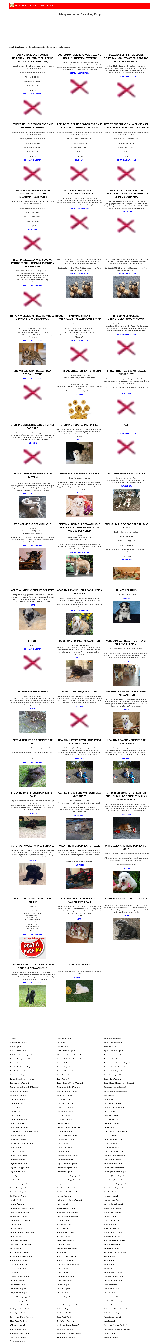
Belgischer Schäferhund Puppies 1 (68, 1087)
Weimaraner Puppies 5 (17, 1325)
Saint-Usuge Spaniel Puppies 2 (114, 1280)
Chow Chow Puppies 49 (18, 1139)
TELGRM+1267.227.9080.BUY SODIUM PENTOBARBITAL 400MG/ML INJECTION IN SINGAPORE (32, 263)
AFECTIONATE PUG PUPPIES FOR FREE (32, 590)
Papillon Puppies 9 (16, 1248)
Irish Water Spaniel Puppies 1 (66, 1208)
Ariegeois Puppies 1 (63, 1067)
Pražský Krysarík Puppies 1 (19, 1268)
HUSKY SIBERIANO (126, 590)
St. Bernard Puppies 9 (64, 1309)
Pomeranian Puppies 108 (18, 1264)
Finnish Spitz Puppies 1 (18, 1176)
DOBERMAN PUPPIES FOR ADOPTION (79, 641)
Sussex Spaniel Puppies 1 (18, 1313)
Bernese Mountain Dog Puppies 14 (115, 1091)
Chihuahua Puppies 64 (17, 1135)
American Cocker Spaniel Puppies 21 (69, 1059)
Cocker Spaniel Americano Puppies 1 (22, 1143)
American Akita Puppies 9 (112, 1055)
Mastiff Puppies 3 (62, 1228)
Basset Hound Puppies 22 (112, 1075)
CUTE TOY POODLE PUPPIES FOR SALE (32, 846)
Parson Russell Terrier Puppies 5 (67, 1248)
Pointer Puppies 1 (110, 1260)
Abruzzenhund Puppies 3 (65, 1038)
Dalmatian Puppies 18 (17, 1151)
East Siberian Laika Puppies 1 (114, 1164)
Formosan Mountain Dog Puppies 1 (68, 1176)
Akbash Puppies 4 (16, 1047)
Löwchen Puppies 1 (16, 1224)
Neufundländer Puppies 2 (18, 1240)
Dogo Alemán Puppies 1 (65, 1159)
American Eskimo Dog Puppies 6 (115, 1059)
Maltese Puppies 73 (110, 1224)
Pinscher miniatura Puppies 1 (19, 1260)
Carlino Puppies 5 (63, 1123)
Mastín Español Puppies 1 (112, 1228)
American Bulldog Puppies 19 (20, 1059)
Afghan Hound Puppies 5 (18, 1042)
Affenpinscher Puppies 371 (113, 1038)
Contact (41, 5)
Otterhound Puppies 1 (64, 1244)
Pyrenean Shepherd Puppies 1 (20, 1276)
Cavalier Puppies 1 (110, 1127)
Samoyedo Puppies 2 (111, 1285)
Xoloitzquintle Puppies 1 (18, 1337)
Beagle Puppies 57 (63, 1079)
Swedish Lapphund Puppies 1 (67, 1313)
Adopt (35, 5)
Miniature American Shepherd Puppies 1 (23, 1232)
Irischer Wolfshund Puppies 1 (113, 1204)
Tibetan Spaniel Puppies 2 (112, 1317)
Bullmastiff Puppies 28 (64, 1119)
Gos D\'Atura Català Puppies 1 (67, 1192)
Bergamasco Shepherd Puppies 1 (115, 1087)
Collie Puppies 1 (62, 1143)
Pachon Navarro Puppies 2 (113, 1244)
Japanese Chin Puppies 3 (112, 1212)
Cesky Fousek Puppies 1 (65, 1131)
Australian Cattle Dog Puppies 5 (114, 1067)
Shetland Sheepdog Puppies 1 (20, 1297)
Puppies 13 (14, 1038)
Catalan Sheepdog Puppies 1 (19, 1127)
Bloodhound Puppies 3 (17, 1099)
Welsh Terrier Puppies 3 (65, 1329)
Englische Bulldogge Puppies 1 (20, 1168)
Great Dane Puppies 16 (111, 1192)
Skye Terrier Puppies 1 (64, 1301)
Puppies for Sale (20, 5)
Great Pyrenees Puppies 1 (18, 1196)
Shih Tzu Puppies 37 (111, 1297)
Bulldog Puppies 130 (111, 1115)
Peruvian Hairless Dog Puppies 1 (68, 1256)
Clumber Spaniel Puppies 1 (113, 1139)
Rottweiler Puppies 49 (17, 1280)
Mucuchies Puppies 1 (64, 1236)
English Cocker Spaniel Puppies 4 (68, 1168)
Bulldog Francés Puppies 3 (19, 1119)
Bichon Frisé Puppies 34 (65, 1095)
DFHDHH (32, 641)
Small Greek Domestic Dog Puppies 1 (116, 1301)
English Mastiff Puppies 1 (18, 1172)
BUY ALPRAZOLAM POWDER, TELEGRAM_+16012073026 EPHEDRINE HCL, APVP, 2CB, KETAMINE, (32, 58)
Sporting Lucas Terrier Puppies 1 (20, 1309)
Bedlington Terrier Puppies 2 (19, 1083)
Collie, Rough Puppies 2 (112, 1143)
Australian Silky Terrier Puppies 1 (68, 1071)
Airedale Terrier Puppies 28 (113, 1042)
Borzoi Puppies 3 (15, 1107)
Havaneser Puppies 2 (111, 1196)
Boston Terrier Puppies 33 (65, 1107)
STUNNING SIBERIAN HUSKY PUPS (126, 473)
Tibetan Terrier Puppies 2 (18, 1321)
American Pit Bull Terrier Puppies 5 (68, 1063)
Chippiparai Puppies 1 (111, 1135)
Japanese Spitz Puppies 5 (18, 1216)
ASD (126, 425)
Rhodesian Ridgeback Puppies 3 (115, 1276)
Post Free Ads (50, 5)
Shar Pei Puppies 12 (63, 1293)
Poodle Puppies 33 (110, 1264)
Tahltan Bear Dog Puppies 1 (113, 1313)
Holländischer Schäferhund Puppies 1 (69, 1200)
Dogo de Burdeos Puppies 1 (19, 1164)
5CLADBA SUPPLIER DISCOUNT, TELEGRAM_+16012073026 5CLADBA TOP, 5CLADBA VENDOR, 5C (126, 58)
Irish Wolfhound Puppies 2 (112, 1208)
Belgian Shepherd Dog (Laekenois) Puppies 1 (119, 1083)
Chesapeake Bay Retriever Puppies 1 (116, 1131)
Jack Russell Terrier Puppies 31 (67, 1212)
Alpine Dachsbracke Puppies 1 (114, 1051)
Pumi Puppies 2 (15, 1272)
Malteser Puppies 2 (16, 1228)
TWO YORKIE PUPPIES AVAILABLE (32, 524)
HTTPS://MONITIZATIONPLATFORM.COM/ (79, 371)
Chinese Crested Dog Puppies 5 (67, 1135)
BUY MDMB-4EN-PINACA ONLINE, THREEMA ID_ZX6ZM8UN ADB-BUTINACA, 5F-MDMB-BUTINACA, (126, 193)
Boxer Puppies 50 (16, 1111)
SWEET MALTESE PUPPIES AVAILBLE (79, 473)
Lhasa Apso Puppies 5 (111, 1220)
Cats (29, 5)
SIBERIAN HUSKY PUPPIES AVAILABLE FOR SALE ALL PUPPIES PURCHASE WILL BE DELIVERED (79, 527)
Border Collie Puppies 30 (65, 1103)
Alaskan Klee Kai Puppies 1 (19, 1051)
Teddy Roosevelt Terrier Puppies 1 (21, 1317)
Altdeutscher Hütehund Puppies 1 (21, 1055)
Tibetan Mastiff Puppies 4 (65, 1317)
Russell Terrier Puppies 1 (65, 1280)
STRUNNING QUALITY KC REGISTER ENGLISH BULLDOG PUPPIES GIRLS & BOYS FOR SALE (126, 796)
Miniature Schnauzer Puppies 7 (114, 1232)
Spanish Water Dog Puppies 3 (67, 1305)
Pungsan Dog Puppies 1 (65, 1272)
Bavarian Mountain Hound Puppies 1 (22, 1079)
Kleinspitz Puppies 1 (110, 1216)
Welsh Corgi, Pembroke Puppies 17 (115, 1325)
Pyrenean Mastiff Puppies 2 (113, 1272)
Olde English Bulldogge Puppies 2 (21, 1244)
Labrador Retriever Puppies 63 (20, 1220)
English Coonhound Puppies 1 (114, 1168)
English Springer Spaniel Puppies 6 (115, 1172)
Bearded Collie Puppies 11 (112, 1079)
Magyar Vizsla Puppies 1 (65, 1224)
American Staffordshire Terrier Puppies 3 (117, 1063)
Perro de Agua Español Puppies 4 (115, 1252)
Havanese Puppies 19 (64, 1196)
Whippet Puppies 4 (110, 1333)
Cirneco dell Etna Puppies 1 (66, 1139)
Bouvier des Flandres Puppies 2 (114, 1107)
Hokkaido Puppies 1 (16, 1200)
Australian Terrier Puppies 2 (113, 1071)
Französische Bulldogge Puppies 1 (68, 1180)
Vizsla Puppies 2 (109, 1321)
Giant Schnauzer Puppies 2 (66, 1188)
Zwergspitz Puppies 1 (111, 1337)
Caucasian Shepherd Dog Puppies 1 (69, 1127)
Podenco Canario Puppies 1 (66, 1260)
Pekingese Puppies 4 (64, 1252)
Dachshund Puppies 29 (111, 1147)
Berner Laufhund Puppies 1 (19, 1091)
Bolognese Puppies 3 (111, 1099)
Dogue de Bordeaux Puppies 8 (67, 1164)
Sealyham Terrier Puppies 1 (19, 1293)
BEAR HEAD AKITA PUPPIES (33, 691)
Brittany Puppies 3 (16, 1115)
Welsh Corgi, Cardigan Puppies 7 (68, 1325)
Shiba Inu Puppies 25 (64, 1297)
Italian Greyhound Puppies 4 (19, 1212)
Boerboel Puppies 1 (63, 1099)
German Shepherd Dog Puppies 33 (115, 1184)
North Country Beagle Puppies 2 (114, 1240)
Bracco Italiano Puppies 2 (65, 1111)
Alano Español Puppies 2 (112, 1047)
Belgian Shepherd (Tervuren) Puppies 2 (70, 1083)
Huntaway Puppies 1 (17, 1204)
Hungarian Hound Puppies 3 (113, 1200)
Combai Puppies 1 (16, 1147)
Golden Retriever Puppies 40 (113, 1188)
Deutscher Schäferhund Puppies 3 (68, 1155)
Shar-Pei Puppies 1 (110, 1293)
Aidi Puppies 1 (62, 1042)
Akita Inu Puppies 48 (63, 1047)
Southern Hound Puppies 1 (19, 1305)
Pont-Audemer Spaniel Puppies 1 (68, 1264)
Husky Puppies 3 (62, 1204)
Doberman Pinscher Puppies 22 (114, 1155)
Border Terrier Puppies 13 (112, 1103)
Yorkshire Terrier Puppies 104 (66, 1337)
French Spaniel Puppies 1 (18, 1184)
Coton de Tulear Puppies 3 (65, 1147)
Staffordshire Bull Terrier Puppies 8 (115, 1309)
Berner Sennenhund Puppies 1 (67, 1091)
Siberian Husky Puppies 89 (19, 1301)
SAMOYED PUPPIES (79, 964)
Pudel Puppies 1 (62, 1268)
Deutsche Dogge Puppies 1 (19, 1155)
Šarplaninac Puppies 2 (17, 1341)
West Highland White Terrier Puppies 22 (117, 1329)
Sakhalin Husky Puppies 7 (18, 1285)
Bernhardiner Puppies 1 (18, 1095)
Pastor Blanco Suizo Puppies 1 (20, 1252)
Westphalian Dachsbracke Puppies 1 (69, 1333)
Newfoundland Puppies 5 (65, 1240)
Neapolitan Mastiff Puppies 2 (113, 1236)
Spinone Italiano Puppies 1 (113, 1305)
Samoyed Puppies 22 (64, 1285)
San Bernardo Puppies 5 (18, 1289)
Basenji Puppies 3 (63, 1075)
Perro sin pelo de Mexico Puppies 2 (21, 1256)
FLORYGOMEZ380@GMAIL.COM (79, 691)
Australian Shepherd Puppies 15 (20, 1071)
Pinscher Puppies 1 (110, 1256)
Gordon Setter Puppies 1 (18, 1192)
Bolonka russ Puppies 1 (18, 1103)
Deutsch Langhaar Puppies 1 (113, 1151)
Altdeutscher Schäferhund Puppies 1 (69, 1055)
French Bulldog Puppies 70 (113, 1180)
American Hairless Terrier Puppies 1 (22, 1063)
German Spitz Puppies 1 (18, 1188)
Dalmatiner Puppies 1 (64, 1151)
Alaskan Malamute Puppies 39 (67, 1051)
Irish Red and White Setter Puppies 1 (22, 1208)
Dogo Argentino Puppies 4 (112, 1159)
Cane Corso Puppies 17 (18, 1123)
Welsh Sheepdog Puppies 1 (19, 1329)
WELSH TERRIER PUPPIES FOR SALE (79, 846)
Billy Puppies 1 (109, 1095)
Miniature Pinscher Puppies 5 (66, 1232)
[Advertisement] (64, 33)
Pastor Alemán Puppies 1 (112, 1248)
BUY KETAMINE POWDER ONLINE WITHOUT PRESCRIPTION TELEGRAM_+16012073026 (33, 193)
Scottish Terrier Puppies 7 (112, 1289)
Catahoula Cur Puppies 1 (112, 1123)
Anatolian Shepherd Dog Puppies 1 (21, 1067)
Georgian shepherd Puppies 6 (67, 1184)
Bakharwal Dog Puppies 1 (18, 1075)
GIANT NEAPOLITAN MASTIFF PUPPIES (126, 898)
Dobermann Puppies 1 (17, 1159)
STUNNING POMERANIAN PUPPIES (79, 425)
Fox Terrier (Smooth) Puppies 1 (114, 1176)
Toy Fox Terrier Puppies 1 (65, 1321)
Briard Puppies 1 (109, 1111)
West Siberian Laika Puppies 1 (20, 1333)
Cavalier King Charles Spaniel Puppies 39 (24, 1131)
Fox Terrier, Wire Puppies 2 (19, 1180)
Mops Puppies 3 (15, 1236)
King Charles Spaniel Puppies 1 (67, 1216)
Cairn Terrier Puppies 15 (112, 1119)
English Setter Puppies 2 (65, 1172)
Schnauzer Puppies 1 (64, 1289)
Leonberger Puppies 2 (64, 1220)
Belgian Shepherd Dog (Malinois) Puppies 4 (24, 1087)
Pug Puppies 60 (109, 1268)
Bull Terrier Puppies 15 (64, 1115)
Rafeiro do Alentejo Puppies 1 (66, 1276)
